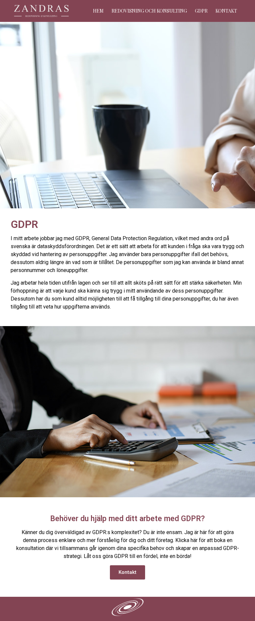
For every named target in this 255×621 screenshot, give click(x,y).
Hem (98, 11)
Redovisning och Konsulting (149, 11)
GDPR (201, 11)
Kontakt (226, 11)
